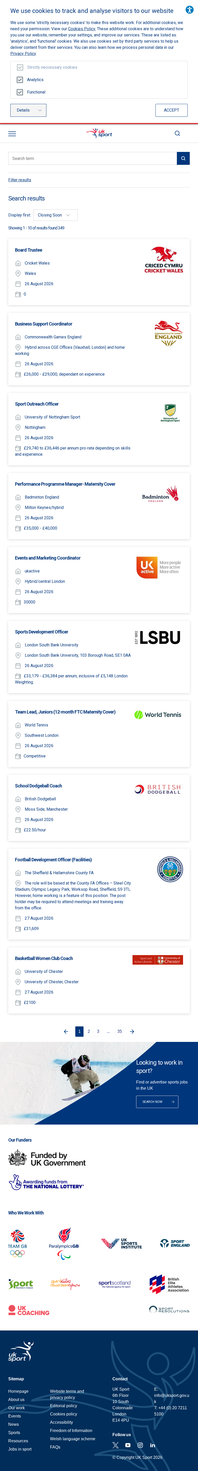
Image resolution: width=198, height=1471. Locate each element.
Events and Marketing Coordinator (47, 558)
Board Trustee (28, 250)
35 (119, 1031)
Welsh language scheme (72, 1439)
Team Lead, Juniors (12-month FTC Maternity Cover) (65, 712)
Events (14, 1416)
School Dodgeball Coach (38, 785)
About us (16, 1399)
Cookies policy (63, 1414)
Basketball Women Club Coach (44, 958)
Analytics (35, 79)
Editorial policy (63, 1406)
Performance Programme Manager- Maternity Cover (65, 484)
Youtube (128, 1445)
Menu (12, 133)
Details (23, 110)
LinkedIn (153, 1445)
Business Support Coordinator (43, 324)
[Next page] (133, 1031)
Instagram (140, 1445)
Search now (152, 1102)
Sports (14, 1432)
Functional (36, 92)
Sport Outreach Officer (37, 404)
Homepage (99, 133)
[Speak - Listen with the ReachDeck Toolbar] (189, 9)
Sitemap (16, 1379)
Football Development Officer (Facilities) (53, 859)
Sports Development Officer (41, 631)
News (13, 1424)
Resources (18, 1441)
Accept (171, 110)
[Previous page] (65, 1031)
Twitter (115, 1445)
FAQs (55, 1447)
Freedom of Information (71, 1430)
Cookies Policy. (82, 28)
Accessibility (61, 1422)
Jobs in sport (19, 1449)
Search (177, 133)
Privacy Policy (23, 53)
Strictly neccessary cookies (52, 67)
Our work (16, 1408)
